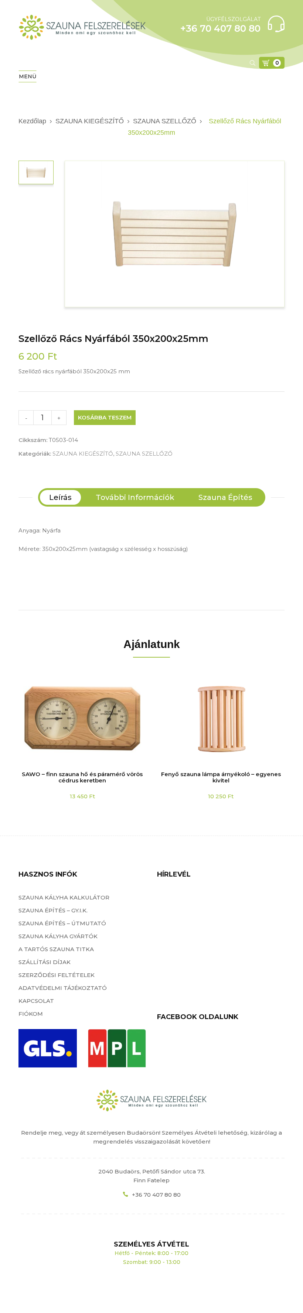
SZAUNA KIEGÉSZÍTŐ (89, 121)
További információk (135, 497)
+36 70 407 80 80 (156, 1194)
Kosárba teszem (105, 417)
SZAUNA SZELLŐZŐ (164, 121)
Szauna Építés (225, 497)
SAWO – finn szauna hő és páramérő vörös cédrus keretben (82, 777)
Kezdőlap (32, 121)
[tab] (60, 497)
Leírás (60, 497)
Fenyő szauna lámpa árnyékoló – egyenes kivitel (221, 777)
